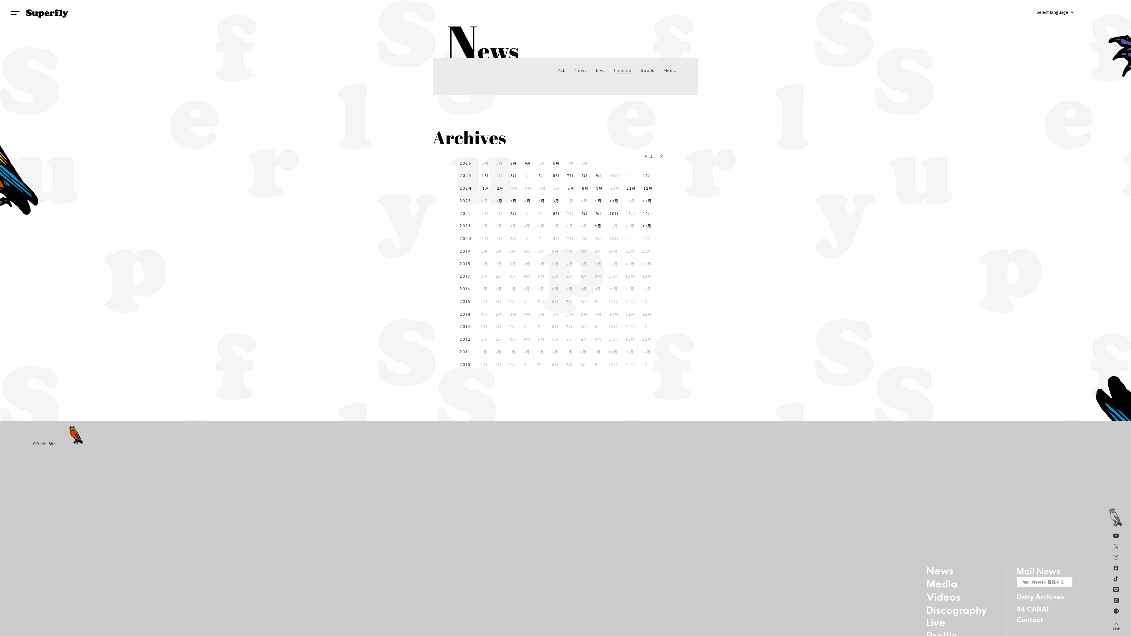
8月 (584, 175)
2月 (500, 188)
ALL (562, 70)
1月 (485, 175)
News (581, 70)
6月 (556, 163)
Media (670, 70)
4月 (528, 163)
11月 (631, 188)
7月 (570, 175)
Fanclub (623, 70)
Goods (648, 70)
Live (600, 70)
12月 (647, 175)
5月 (542, 175)
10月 (614, 200)
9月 (599, 175)
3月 (513, 163)
